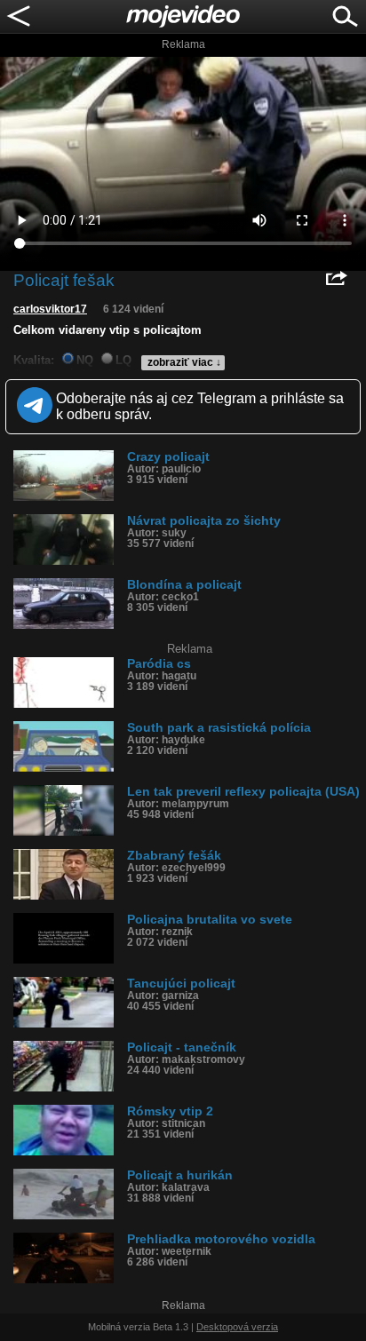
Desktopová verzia (237, 1326)
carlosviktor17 (50, 309)
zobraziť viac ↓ (184, 362)
